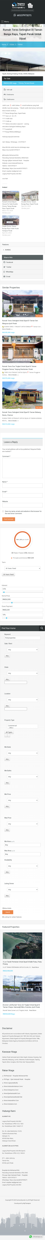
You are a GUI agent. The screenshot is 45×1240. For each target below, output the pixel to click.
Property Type (9, 720)
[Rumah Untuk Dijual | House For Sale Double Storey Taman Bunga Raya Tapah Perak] (10, 196)
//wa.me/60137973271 (20, 1180)
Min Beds (7, 747)
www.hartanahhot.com (11, 1100)
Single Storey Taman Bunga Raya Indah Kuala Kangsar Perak (10, 228)
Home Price (6, 596)
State (6, 667)
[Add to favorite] (6, 54)
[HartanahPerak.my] (22, 5)
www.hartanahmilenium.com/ (13, 1086)
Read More (35, 967)
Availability (8, 860)
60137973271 (24, 15)
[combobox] (8, 574)
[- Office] (22, 728)
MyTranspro (27, 1203)
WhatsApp (9, 272)
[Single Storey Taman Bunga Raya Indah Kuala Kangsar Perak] (10, 220)
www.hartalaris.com (10, 1104)
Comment (6, 456)
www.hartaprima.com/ (11, 1090)
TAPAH (19, 44)
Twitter (8, 267)
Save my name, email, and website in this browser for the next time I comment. (23, 512)
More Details (6, 329)
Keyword (7, 634)
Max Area (9, 851)
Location (7, 694)
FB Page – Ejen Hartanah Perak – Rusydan (17, 1079)
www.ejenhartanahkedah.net (13, 1097)
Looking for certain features (13, 917)
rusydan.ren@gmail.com (14, 1182)
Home (4, 44)
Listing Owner (9, 883)
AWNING (8, 250)
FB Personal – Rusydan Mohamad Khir (16, 1076)
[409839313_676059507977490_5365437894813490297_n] (22, 70)
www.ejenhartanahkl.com (12, 1093)
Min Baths (7, 770)
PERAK (12, 44)
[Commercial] (22, 726)
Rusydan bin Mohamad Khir (10, 1170)
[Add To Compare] (2, 53)
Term (4, 562)
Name (5, 482)
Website (5, 501)
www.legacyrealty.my (11, 1083)
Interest (4, 585)
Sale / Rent (8, 643)
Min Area (9, 841)
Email (8, 276)
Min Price (7, 794)
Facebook (9, 262)
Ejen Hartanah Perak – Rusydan (18, 1175)
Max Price (7, 818)
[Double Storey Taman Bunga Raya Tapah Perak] (29, 196)
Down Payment (7, 606)
